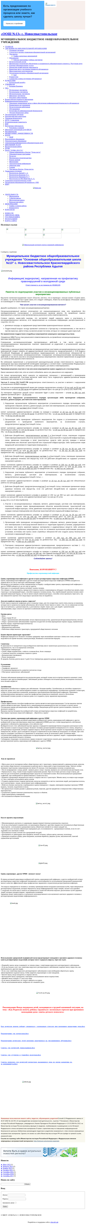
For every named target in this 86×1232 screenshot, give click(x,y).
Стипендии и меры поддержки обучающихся (25, 79)
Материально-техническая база (20, 158)
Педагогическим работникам (19, 107)
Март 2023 (7, 1164)
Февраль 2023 (8, 1166)
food (14, 75)
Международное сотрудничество (21, 71)
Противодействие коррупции (15, 116)
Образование (14, 58)
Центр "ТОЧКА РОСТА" (14, 150)
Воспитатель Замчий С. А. (18, 173)
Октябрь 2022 (8, 1170)
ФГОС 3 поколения (12, 120)
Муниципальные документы (19, 94)
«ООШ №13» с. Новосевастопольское (29, 34)
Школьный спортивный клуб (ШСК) (18, 129)
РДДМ (7, 148)
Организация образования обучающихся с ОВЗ (22, 182)
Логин (5, 1195)
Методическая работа (17, 200)
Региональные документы (18, 92)
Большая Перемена (16, 86)
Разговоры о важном (16, 128)
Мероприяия (13, 162)
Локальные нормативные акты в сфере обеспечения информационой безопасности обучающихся (44, 103)
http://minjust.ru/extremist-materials (46, 1141)
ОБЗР (11, 137)
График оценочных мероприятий (25, 56)
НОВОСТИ (9, 213)
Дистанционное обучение (14, 114)
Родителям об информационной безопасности (25, 111)
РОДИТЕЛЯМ (10, 80)
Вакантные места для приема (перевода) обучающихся (28, 69)
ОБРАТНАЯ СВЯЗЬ (12, 215)
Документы (13, 54)
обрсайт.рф (54, 1222)
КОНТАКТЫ (10, 209)
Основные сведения (16, 50)
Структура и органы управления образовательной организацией (32, 52)
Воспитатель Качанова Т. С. (19, 175)
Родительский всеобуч (17, 82)
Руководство (13, 77)
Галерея (12, 167)
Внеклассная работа (16, 202)
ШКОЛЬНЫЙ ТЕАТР (13, 145)
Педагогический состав (17, 62)
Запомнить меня (8, 1203)
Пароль (5, 1199)
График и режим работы (18, 206)
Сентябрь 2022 (8, 1172)
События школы (15, 198)
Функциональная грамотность (16, 122)
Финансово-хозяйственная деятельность (23, 67)
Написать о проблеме (14, 23)
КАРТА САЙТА (11, 221)
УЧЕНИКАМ (10, 84)
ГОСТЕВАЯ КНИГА (12, 217)
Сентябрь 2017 (8, 1176)
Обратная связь (14, 165)
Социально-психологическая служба (18, 180)
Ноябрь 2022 (7, 1168)
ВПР (6, 124)
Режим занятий (14, 160)
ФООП (7, 135)
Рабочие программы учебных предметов (27, 60)
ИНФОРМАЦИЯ (11, 204)
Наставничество (11, 131)
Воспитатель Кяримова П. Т (19, 177)
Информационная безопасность (16, 101)
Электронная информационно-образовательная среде (24, 143)
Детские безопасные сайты (19, 113)
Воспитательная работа (13, 146)
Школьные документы (17, 96)
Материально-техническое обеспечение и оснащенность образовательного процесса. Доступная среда (45, 63)
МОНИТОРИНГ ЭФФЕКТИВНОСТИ (19, 133)
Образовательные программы (19, 154)
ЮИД (7, 184)
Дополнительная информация (20, 163)
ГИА (6, 88)
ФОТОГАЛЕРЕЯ (11, 219)
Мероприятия (14, 196)
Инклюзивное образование (14, 139)
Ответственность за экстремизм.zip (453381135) (43, 285)
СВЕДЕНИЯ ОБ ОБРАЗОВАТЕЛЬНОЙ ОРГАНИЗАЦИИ (26, 48)
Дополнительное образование (15, 141)
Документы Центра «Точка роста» (21, 169)
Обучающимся (14, 109)
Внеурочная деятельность (14, 126)
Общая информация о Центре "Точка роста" (25, 152)
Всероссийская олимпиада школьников (19, 99)
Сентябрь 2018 (8, 1174)
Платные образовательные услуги (21, 65)
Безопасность (14, 208)
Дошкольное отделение (13, 171)
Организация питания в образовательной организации (28, 73)
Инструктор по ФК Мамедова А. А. (22, 179)
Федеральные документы (18, 90)
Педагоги (12, 156)
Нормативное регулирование (19, 105)
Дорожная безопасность (13, 118)
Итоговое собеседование (18, 97)
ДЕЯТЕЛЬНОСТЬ (11, 194)
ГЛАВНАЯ (9, 46)
